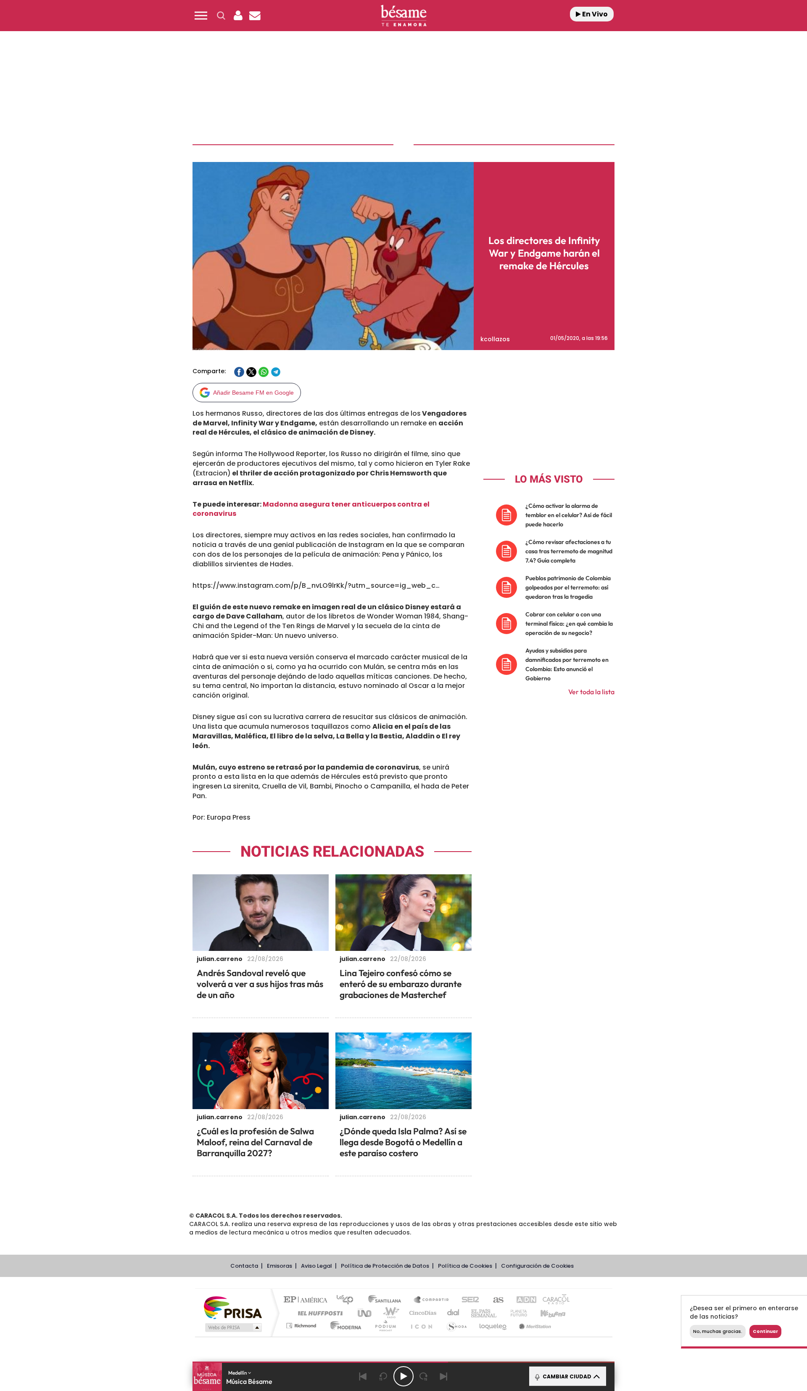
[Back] (363, 1376)
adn (522, 1300)
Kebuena (545, 1313)
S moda (456, 1325)
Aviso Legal (316, 1266)
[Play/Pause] (403, 1376)
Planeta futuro (515, 1313)
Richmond (302, 1325)
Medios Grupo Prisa (233, 1327)
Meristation (534, 1325)
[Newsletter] (254, 15)
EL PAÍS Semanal (484, 1313)
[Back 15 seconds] (383, 1376)
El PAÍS (307, 1300)
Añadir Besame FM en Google (253, 392)
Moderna (344, 1325)
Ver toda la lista (591, 692)
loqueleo (493, 1325)
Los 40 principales (348, 1300)
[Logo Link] (403, 16)
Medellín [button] (238, 1373)
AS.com (494, 1300)
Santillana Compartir (432, 1300)
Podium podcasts (385, 1325)
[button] (201, 15)
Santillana (387, 1300)
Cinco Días (421, 1313)
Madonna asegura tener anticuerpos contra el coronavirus (311, 509)
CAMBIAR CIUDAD (566, 1376)
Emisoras (279, 1266)
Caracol (553, 1300)
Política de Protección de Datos (385, 1266)
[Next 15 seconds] (424, 1376)
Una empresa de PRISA (233, 1307)
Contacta (244, 1266)
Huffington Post (318, 1313)
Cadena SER (467, 1300)
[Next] (444, 1376)
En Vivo (594, 14)
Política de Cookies (465, 1266)
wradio (389, 1313)
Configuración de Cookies (537, 1266)
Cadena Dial (453, 1313)
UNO (365, 1313)
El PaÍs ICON (421, 1325)
